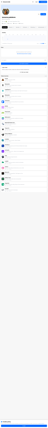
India (4, 21)
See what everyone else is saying (24, 53)
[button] (24, 79)
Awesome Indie (6, 2)
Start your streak (24, 72)
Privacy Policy (41, 423)
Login (36, 1)
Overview (5, 27)
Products (11, 27)
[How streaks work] (45, 67)
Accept (24, 425)
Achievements (42, 27)
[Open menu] (1, 2)
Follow (44, 14)
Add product (43, 1)
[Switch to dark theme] (33, 2)
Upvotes (18, 27)
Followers (25, 27)
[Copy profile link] (39, 14)
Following (33, 27)
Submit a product (24, 63)
